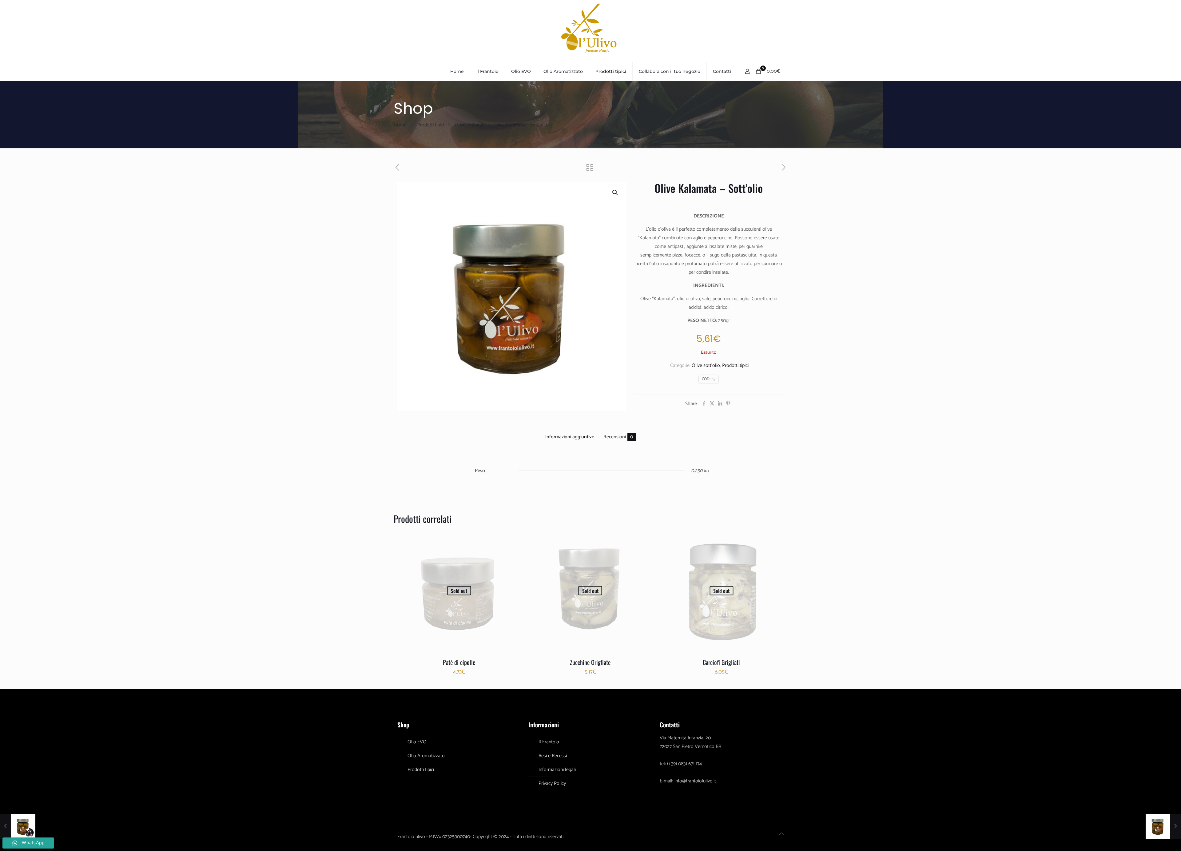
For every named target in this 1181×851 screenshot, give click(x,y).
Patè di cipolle (459, 662)
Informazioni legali (557, 770)
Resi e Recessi (553, 756)
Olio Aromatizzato (426, 756)
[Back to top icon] (781, 834)
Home (400, 125)
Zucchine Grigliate (590, 662)
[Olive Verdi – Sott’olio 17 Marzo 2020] (1163, 826)
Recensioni (618, 437)
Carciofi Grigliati (721, 662)
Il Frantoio (549, 742)
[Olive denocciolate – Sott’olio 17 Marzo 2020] (17, 826)
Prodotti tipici (430, 125)
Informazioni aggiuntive (569, 437)
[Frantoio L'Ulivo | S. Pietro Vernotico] (590, 31)
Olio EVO (417, 742)
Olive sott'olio (469, 125)
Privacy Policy (552, 783)
